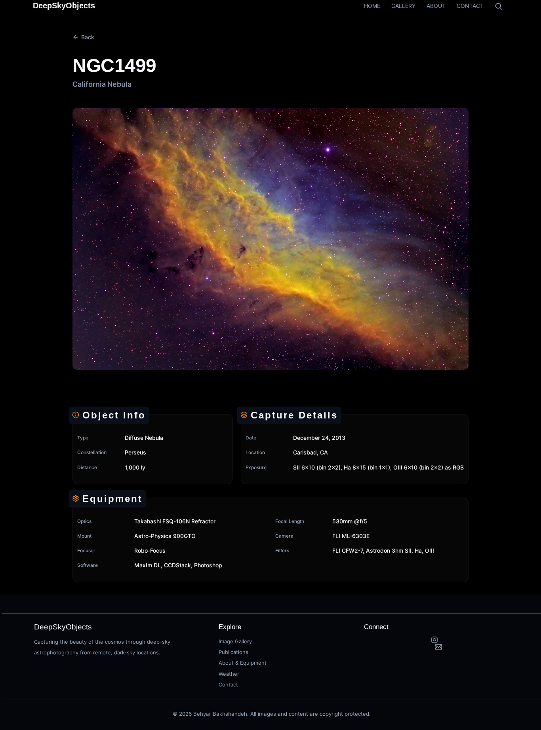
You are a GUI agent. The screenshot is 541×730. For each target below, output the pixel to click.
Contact (228, 684)
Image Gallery (235, 641)
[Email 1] (438, 646)
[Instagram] (434, 639)
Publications (233, 652)
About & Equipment (243, 663)
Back (87, 37)
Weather (229, 674)
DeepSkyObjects (64, 5)
